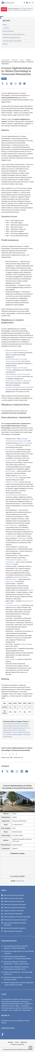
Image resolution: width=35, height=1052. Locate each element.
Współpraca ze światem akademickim (14, 34)
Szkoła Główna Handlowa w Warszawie (18, 380)
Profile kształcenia (8, 31)
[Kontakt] (26, 2)
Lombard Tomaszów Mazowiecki (14, 901)
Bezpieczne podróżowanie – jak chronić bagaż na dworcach (18, 973)
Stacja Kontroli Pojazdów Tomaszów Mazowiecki (15, 924)
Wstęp (5, 25)
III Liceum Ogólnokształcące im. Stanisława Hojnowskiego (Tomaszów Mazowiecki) (16, 724)
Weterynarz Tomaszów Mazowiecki (15, 907)
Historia (6, 28)
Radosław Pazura (11, 579)
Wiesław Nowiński (12, 482)
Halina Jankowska (11, 525)
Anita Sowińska (10, 659)
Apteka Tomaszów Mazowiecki (13, 898)
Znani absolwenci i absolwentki (12, 41)
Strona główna (5, 60)
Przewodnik (15, 60)
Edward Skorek (10, 449)
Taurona (30, 590)
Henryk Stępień (10, 471)
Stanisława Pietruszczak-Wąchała (16, 495)
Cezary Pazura (10, 562)
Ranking (5, 44)
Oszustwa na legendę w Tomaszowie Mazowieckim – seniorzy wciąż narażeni (16, 963)
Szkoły (22, 60)
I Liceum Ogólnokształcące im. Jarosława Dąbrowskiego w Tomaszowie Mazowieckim (17, 734)
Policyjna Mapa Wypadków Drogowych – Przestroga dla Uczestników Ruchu (17, 968)
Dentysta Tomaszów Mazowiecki (14, 895)
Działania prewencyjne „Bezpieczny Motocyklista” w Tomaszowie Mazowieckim (17, 957)
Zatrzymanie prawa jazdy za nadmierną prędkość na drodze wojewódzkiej (16, 947)
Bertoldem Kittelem (21, 577)
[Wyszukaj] (29, 3)
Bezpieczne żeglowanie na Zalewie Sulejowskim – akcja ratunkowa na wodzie (18, 983)
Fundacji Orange (25, 644)
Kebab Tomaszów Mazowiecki (13, 931)
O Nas (17, 1042)
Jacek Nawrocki (11, 536)
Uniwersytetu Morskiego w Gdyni (16, 560)
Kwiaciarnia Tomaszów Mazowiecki (15, 904)
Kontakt (3, 1023)
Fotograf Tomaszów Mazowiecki (14, 910)
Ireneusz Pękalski (11, 460)
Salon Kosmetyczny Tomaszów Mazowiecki (17, 917)
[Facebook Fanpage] (24, 2)
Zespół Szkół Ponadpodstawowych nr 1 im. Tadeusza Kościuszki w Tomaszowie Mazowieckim (16, 730)
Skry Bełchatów (21, 538)
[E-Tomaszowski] (7, 2)
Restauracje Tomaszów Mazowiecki (15, 928)
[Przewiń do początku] (30, 1047)
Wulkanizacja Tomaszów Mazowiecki (15, 920)
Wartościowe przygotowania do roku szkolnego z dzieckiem (19, 952)
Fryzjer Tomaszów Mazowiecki (13, 913)
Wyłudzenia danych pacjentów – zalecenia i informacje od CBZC (17, 978)
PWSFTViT (9, 564)
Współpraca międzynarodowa (11, 37)
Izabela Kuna (10, 581)
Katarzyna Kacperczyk (13, 605)
